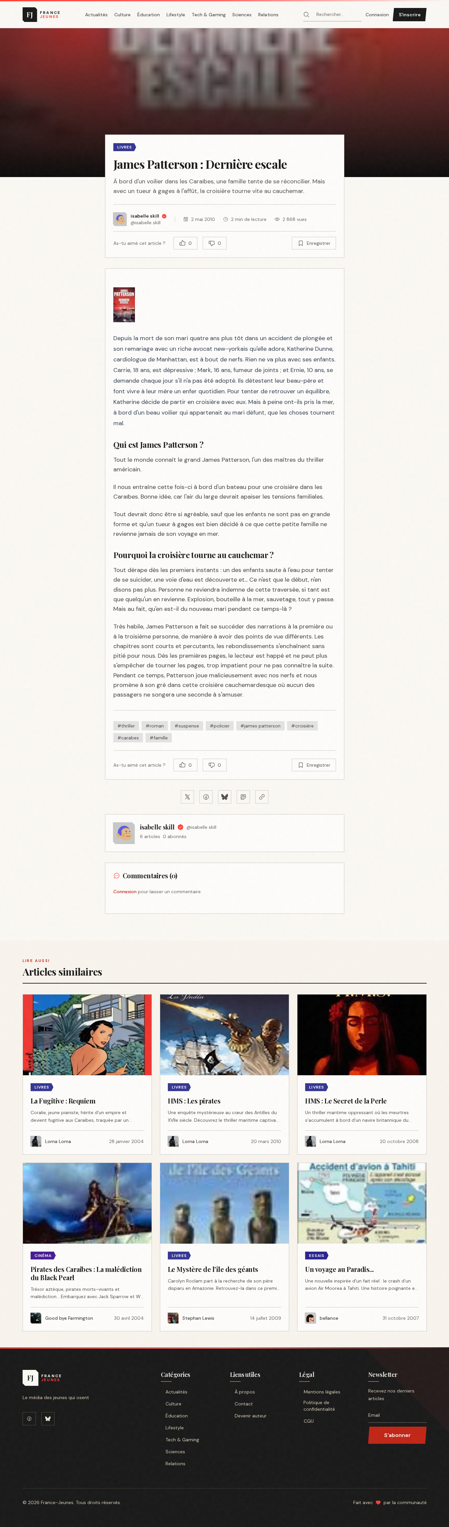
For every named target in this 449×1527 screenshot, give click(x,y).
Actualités (96, 15)
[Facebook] (29, 1418)
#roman (155, 726)
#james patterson (260, 726)
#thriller (126, 726)
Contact (244, 1404)
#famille (159, 738)
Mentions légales (322, 1392)
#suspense (186, 726)
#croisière (302, 726)
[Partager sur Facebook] (206, 797)
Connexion (377, 15)
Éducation (148, 15)
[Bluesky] (48, 1418)
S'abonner (397, 1435)
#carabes (128, 738)
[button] (224, 102)
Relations (268, 15)
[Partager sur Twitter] (187, 797)
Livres (124, 147)
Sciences (242, 15)
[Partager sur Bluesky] (224, 797)
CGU (309, 1421)
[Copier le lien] (262, 797)
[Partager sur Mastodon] (243, 797)
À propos (245, 1392)
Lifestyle (176, 15)
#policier (220, 726)
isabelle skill (157, 827)
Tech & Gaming (209, 15)
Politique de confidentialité (319, 1405)
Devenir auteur (251, 1416)
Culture (122, 15)
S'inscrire (410, 15)
